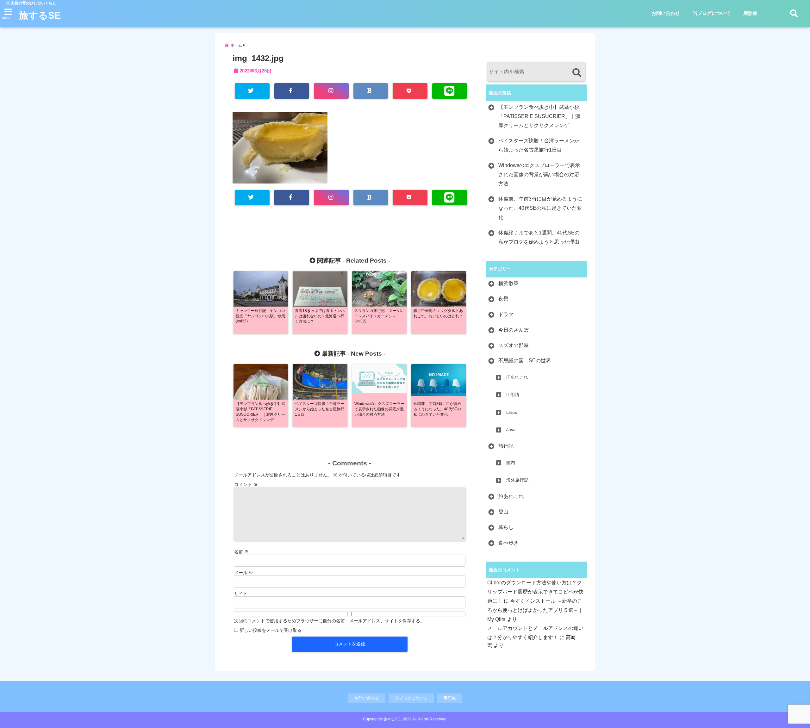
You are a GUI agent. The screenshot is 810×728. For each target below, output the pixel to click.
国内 (510, 462)
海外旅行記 (517, 479)
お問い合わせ (665, 13)
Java (511, 429)
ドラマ (506, 314)
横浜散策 (508, 283)
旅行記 (506, 446)
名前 (241, 551)
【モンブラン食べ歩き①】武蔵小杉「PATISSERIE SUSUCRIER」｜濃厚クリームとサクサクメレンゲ (539, 116)
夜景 (503, 299)
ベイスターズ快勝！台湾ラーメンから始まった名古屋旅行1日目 (538, 145)
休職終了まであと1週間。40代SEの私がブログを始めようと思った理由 (539, 237)
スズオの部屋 (513, 345)
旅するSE (40, 15)
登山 (503, 511)
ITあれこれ (517, 377)
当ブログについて (712, 13)
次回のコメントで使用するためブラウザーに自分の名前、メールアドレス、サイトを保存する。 (329, 620)
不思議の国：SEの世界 (524, 360)
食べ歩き (508, 542)
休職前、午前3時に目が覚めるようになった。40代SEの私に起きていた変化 (540, 208)
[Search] (577, 72)
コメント (246, 484)
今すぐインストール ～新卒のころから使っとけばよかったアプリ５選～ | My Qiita (534, 610)
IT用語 (512, 394)
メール (243, 572)
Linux (511, 412)
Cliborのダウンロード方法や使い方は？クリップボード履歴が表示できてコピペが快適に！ (535, 592)
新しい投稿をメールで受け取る (271, 630)
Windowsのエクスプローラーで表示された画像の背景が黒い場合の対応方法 (539, 174)
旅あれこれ (511, 496)
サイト (240, 593)
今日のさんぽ (513, 330)
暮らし (506, 527)
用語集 (750, 13)
